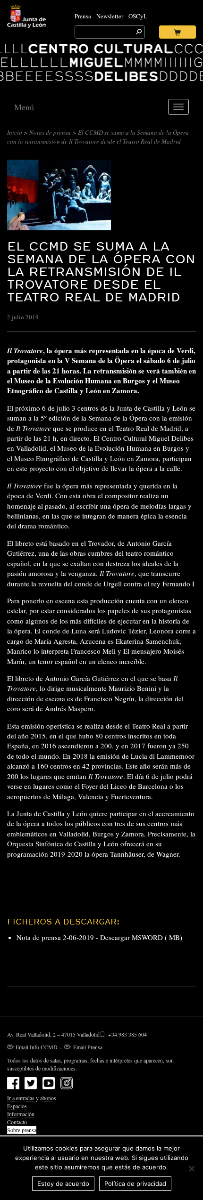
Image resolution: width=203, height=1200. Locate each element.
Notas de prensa (50, 132)
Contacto (17, 1122)
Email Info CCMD (37, 1047)
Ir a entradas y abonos (31, 1098)
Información (20, 1114)
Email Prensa (87, 1047)
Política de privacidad (135, 1183)
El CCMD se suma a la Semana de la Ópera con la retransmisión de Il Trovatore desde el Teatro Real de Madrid (101, 271)
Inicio (14, 132)
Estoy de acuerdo (63, 1183)
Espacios (17, 1106)
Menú (24, 107)
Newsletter (109, 16)
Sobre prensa (21, 1130)
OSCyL (137, 16)
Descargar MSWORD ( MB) (141, 937)
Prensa (83, 16)
